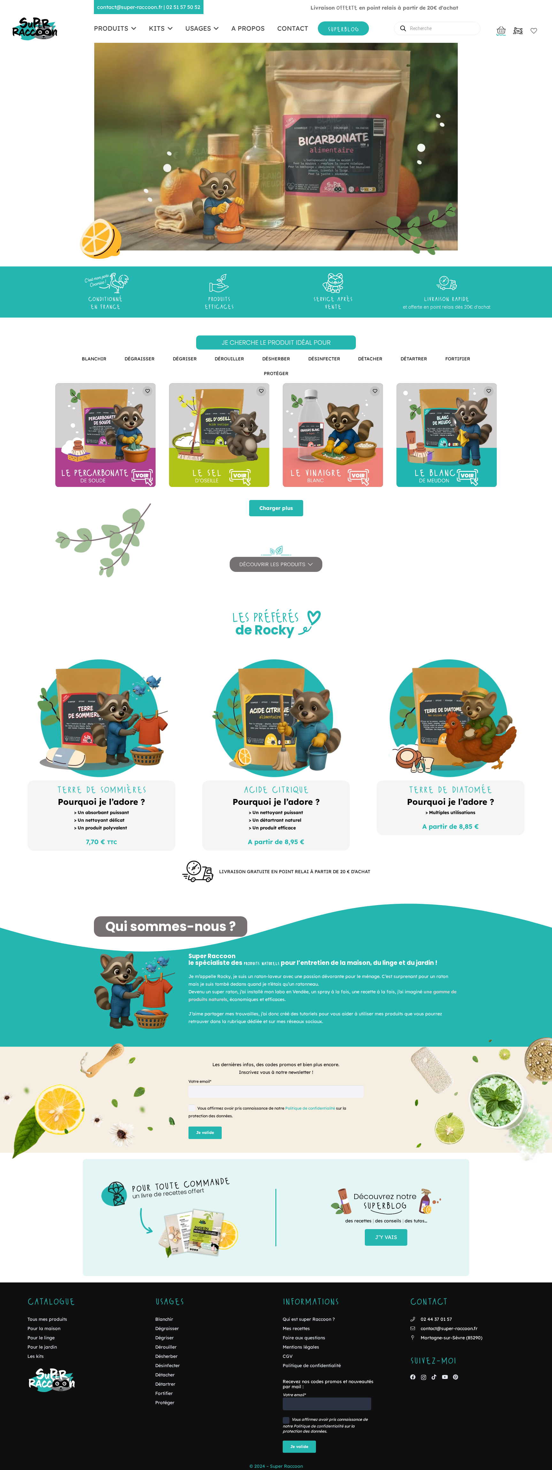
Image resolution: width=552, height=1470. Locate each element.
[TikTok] (434, 1377)
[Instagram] (423, 1377)
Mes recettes (296, 1328)
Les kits (35, 1356)
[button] (132, 28)
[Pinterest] (455, 1377)
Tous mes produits (47, 1319)
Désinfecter (167, 1365)
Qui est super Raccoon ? (309, 1319)
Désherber (166, 1356)
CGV (288, 1356)
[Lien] (101, 816)
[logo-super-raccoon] (34, 28)
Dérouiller (166, 1347)
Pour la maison (43, 1328)
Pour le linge (41, 1338)
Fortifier (164, 1393)
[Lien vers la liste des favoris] (531, 31)
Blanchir (164, 1319)
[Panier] (501, 30)
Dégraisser (167, 1328)
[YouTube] (445, 1377)
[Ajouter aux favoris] (147, 391)
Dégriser (164, 1338)
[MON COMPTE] (518, 32)
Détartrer (165, 1384)
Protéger (164, 1402)
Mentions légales (301, 1347)
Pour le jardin (42, 1347)
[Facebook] (413, 1377)
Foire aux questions (304, 1338)
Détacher (165, 1375)
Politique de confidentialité (310, 1108)
